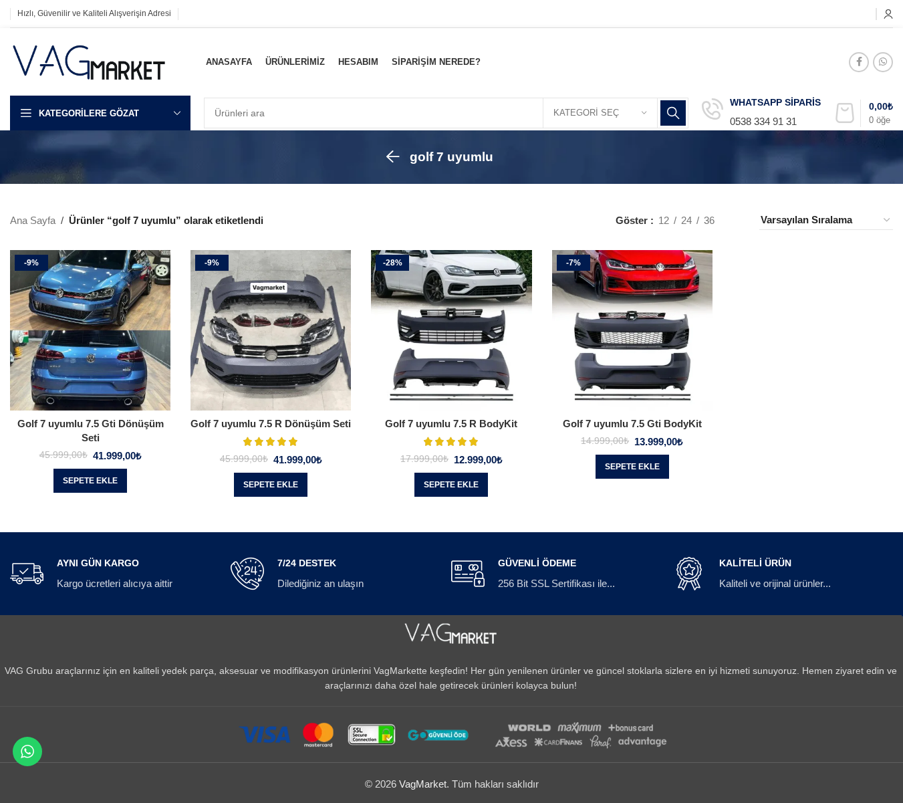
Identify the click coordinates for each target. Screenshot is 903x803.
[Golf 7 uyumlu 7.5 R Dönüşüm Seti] (270, 330)
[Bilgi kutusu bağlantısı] (761, 113)
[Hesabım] (888, 14)
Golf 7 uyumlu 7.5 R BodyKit (451, 423)
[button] (90, 481)
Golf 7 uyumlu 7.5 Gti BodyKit (632, 423)
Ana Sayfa (32, 220)
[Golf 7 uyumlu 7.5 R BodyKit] (451, 330)
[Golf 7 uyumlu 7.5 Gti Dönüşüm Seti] (90, 330)
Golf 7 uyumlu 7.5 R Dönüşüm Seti (270, 423)
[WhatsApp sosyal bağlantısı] (883, 62)
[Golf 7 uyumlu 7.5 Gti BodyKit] (632, 330)
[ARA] (673, 113)
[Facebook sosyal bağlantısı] (859, 62)
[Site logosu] (89, 60)
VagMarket (422, 784)
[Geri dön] (393, 157)
